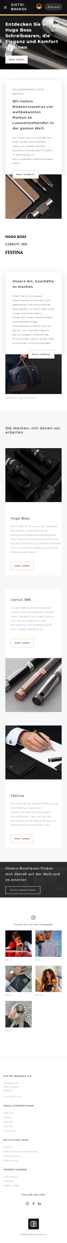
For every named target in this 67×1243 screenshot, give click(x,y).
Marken (8, 1117)
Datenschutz (11, 1160)
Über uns (9, 1113)
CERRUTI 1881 (11, 1185)
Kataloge (8, 1122)
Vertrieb (8, 1126)
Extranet (53, 7)
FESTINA (9, 1181)
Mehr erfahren (25, 174)
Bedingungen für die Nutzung (21, 1151)
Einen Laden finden (23, 890)
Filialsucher (10, 1131)
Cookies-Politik (12, 1156)
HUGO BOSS (11, 1176)
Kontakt (8, 1147)
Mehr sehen (16, 59)
